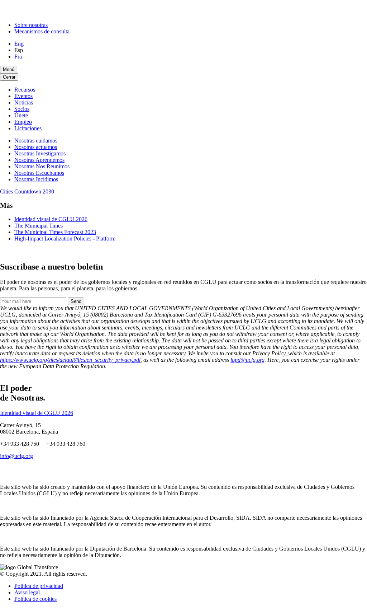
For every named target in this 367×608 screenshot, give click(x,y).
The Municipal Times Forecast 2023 (55, 232)
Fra (18, 56)
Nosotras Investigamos (40, 153)
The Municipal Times (38, 226)
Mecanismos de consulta (42, 31)
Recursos (24, 89)
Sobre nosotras (31, 25)
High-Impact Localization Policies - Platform (64, 238)
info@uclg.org (16, 456)
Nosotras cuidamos (35, 140)
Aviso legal (27, 592)
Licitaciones (28, 128)
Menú (8, 69)
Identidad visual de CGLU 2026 (50, 219)
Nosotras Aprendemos (39, 160)
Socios (21, 109)
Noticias (23, 102)
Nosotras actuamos (35, 147)
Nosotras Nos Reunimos (42, 166)
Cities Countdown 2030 (27, 191)
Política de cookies (35, 599)
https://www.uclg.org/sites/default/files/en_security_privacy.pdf (70, 360)
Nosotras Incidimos (36, 179)
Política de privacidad (38, 586)
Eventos (23, 96)
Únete (21, 115)
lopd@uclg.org (247, 360)
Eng (19, 44)
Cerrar (9, 77)
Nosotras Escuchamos (39, 173)
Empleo (23, 122)
